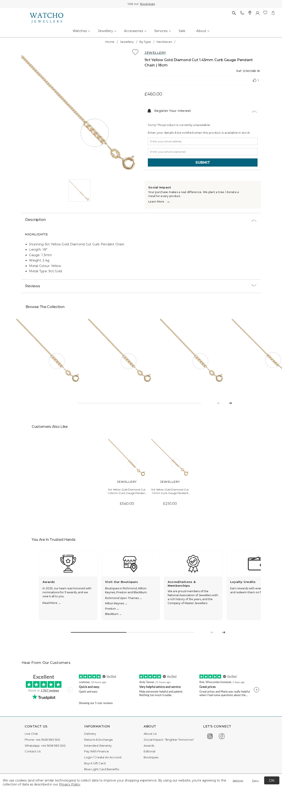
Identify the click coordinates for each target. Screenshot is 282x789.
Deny (255, 780)
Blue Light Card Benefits (101, 769)
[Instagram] (210, 735)
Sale (182, 31)
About (201, 31)
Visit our (141, 4)
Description (35, 220)
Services (161, 31)
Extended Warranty (98, 745)
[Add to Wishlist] (135, 53)
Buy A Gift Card (95, 763)
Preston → (112, 608)
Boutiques (147, 4)
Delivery (90, 733)
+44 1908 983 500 (47, 739)
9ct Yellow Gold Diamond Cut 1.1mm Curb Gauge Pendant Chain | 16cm (170, 491)
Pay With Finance (96, 751)
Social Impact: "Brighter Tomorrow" (169, 739)
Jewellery (105, 31)
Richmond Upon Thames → (123, 598)
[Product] (48, 350)
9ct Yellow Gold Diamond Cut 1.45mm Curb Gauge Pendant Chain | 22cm (127, 491)
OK (272, 780)
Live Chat (31, 733)
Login (88, 757)
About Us (150, 733)
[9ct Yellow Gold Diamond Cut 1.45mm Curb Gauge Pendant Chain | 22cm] (127, 457)
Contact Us (33, 751)
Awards (149, 745)
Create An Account (108, 757)
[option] (79, 113)
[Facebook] (222, 735)
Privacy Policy (69, 784)
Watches (80, 31)
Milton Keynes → (116, 603)
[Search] (234, 13)
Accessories (133, 31)
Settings (238, 780)
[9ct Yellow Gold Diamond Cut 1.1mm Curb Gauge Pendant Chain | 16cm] (170, 457)
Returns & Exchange (98, 739)
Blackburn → (113, 614)
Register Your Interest (172, 111)
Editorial (149, 751)
